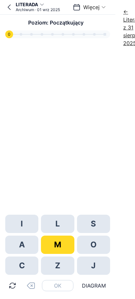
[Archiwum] (77, 7)
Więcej (91, 7)
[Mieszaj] (12, 286)
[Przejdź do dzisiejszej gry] (9, 7)
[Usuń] (31, 285)
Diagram (94, 285)
